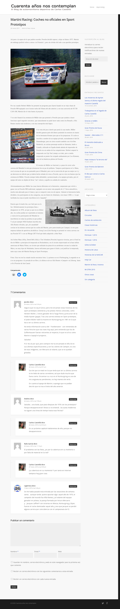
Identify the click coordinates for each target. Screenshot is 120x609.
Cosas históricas (91, 225)
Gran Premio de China (93, 152)
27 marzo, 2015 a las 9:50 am (37, 467)
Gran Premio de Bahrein (94, 167)
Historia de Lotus (91, 250)
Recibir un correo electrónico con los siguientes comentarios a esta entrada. (43, 571)
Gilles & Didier (90, 245)
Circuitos (88, 215)
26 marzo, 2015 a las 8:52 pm (37, 425)
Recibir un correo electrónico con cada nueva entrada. (34, 579)
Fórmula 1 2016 (91, 240)
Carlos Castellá (35, 365)
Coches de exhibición (93, 220)
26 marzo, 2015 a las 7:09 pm (32, 401)
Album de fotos (91, 210)
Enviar (88, 65)
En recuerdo (89, 230)
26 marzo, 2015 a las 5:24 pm (32, 304)
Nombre (14, 551)
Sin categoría (90, 279)
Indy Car (88, 260)
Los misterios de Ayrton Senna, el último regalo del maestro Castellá (95, 101)
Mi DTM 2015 (90, 269)
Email (37, 551)
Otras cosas (89, 274)
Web (60, 551)
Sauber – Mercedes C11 (94, 135)
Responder (73, 302)
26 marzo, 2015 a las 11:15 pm (33, 446)
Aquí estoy (100, 7)
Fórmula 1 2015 (91, 235)
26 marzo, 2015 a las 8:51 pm (37, 367)
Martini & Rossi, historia (28, 28)
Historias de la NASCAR (94, 255)
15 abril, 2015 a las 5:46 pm (32, 488)
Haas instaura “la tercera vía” (96, 159)
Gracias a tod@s (91, 121)
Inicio (92, 7)
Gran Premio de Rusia (93, 128)
